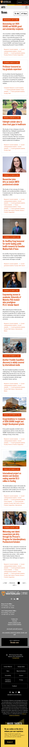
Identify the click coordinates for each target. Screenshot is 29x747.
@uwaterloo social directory (14, 694)
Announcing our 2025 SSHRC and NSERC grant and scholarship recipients (13, 26)
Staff (9, 93)
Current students (14, 49)
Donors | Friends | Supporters (15, 55)
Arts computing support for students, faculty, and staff (14, 633)
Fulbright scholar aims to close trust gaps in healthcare (14, 123)
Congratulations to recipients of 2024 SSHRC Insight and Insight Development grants (14, 421)
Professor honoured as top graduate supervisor (12, 68)
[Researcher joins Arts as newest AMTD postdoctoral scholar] (14, 164)
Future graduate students (17, 91)
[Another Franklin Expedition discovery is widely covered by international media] (14, 345)
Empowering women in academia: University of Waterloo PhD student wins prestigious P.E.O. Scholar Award (12, 299)
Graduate (6, 87)
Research (6, 49)
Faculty (6, 55)
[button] (21, 2)
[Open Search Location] (27, 2)
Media (5, 331)
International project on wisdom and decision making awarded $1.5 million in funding (12, 477)
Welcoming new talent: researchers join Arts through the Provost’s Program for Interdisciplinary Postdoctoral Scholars (14, 536)
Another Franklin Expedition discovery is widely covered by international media (13, 362)
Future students (8, 204)
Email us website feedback (14, 624)
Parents (17, 210)
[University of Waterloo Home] (6, 2)
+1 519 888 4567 (15, 658)
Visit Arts (14, 620)
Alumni (13, 210)
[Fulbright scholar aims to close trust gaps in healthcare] (14, 107)
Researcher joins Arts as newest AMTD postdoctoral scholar (11, 182)
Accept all (10, 742)
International (18, 329)
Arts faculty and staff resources (14, 629)
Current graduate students (18, 53)
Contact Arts (14, 619)
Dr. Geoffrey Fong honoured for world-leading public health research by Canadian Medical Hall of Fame (14, 245)
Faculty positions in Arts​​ (14, 622)
